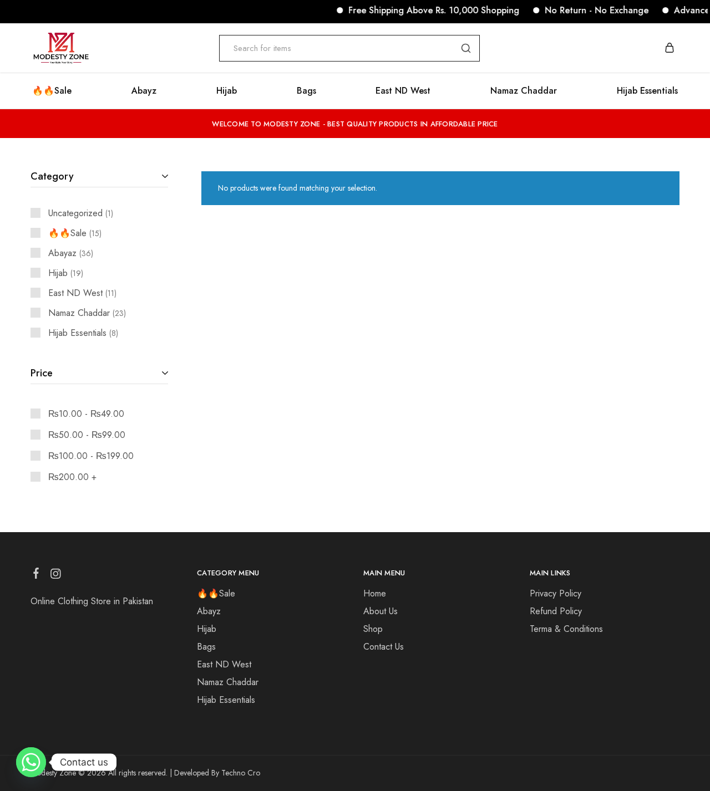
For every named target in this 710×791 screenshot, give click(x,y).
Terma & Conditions (566, 628)
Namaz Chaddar (523, 91)
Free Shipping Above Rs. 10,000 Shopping (424, 10)
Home (374, 593)
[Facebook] (36, 575)
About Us (380, 611)
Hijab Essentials (647, 91)
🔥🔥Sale (52, 91)
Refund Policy (556, 611)
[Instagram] (55, 576)
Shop (373, 628)
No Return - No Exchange (588, 10)
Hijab (226, 91)
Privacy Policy (555, 593)
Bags (306, 91)
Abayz (143, 91)
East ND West (403, 91)
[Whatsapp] (31, 762)
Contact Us (383, 646)
